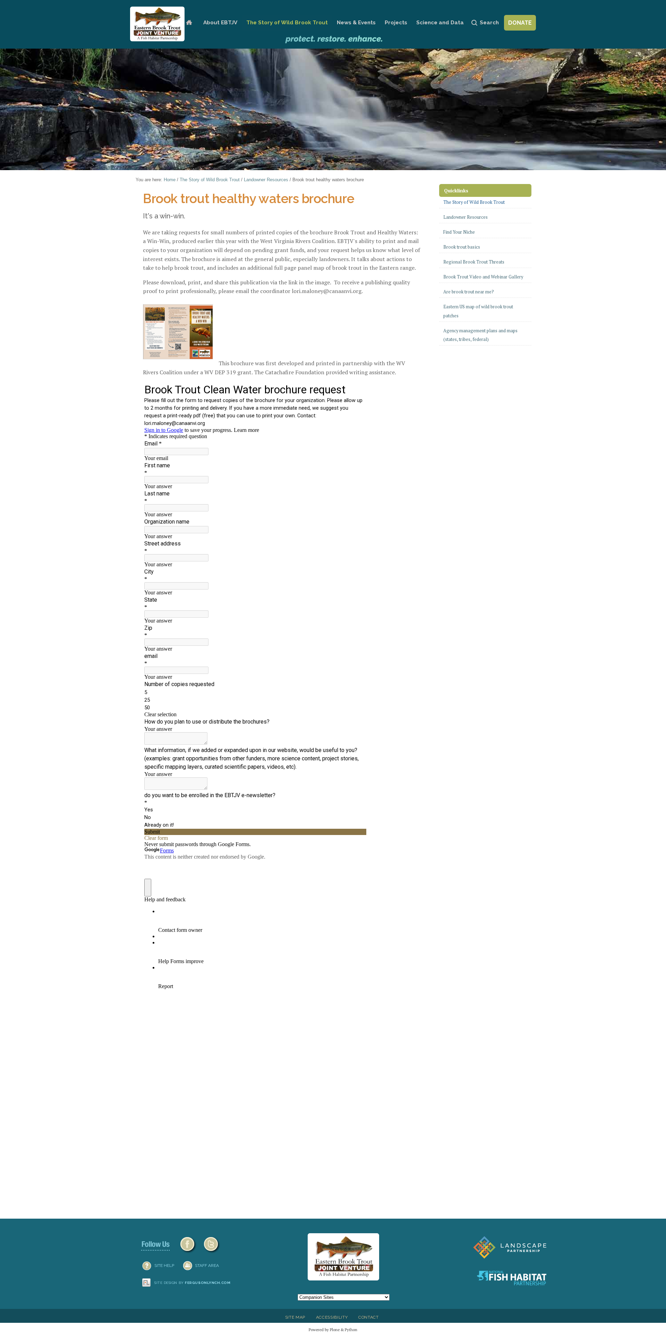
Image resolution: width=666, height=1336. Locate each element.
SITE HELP (164, 1265)
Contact (368, 1317)
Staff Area (207, 1265)
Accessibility (332, 1317)
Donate (520, 22)
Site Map (295, 1317)
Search (489, 22)
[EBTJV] (157, 24)
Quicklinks (456, 190)
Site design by (192, 1283)
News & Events (356, 22)
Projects (396, 22)
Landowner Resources (266, 179)
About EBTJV (220, 22)
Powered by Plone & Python (333, 1329)
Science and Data (440, 22)
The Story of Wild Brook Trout (287, 22)
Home (189, 23)
